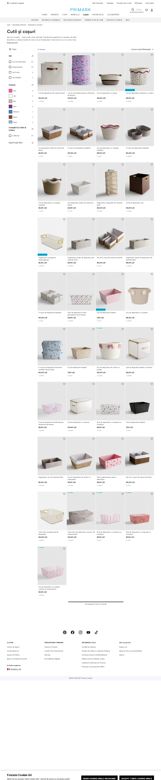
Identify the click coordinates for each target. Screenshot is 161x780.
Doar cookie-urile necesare (99, 767)
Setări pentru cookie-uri (117, 774)
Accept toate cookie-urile (136, 767)
